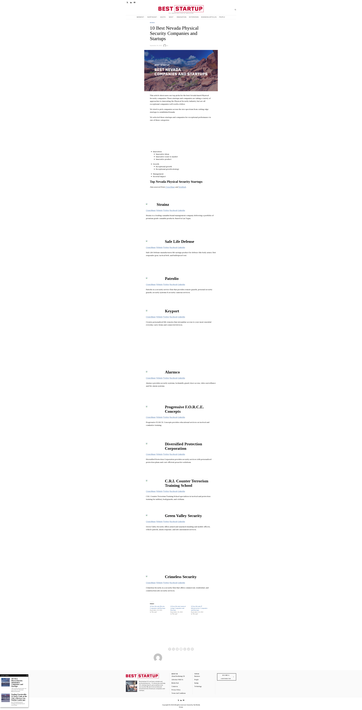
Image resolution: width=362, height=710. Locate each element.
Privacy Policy (176, 690)
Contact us (174, 686)
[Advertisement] (181, 137)
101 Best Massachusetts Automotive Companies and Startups (17, 682)
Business (197, 676)
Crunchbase (170, 187)
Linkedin (181, 210)
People (196, 679)
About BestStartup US (178, 676)
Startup (196, 683)
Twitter (166, 210)
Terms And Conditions (178, 693)
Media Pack (175, 683)
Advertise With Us (177, 679)
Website (159, 210)
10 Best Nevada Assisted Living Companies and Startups (178, 608)
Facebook (173, 210)
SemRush (182, 187)
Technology (198, 686)
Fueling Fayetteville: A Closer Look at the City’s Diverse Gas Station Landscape (19, 697)
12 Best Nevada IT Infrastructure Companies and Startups (199, 608)
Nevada (152, 22)
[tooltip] (127, 2)
